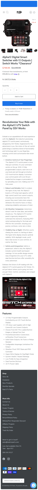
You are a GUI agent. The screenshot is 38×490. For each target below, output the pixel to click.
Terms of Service (8, 411)
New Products (7, 383)
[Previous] (3, 3)
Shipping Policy (7, 427)
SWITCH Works (10, 79)
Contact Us (6, 402)
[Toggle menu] (4, 12)
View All (5, 377)
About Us (5, 405)
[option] (19, 33)
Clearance (5, 380)
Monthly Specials (8, 386)
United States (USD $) (12, 481)
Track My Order (7, 430)
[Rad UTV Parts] (19, 12)
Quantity (5, 86)
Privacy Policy (7, 415)
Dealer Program (8, 408)
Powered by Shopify (21, 485)
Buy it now (19, 103)
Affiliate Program (8, 424)
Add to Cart (19, 97)
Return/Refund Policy (9, 418)
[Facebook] (3, 459)
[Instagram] (8, 459)
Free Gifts (10, 5)
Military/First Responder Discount (14, 421)
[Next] (34, 3)
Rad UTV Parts (7, 389)
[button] (33, 485)
